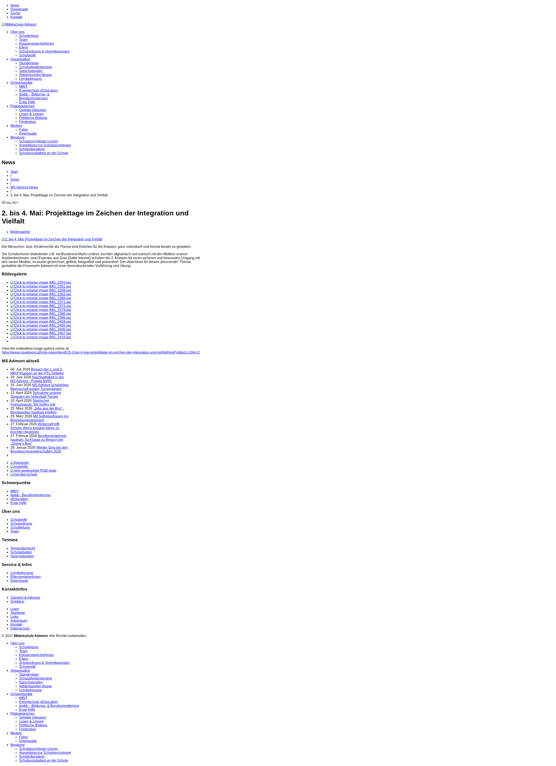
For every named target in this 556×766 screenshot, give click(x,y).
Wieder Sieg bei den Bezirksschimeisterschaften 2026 (39, 449)
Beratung (17, 137)
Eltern (23, 47)
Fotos (23, 129)
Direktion (17, 601)
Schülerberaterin (32, 149)
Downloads (19, 9)
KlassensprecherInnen (36, 43)
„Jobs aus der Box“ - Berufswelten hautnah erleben (37, 410)
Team (23, 39)
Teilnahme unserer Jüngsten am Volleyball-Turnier (35, 395)
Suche (15, 13)
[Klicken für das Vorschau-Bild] (52, 239)
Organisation (20, 59)
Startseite (17, 613)
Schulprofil (27, 55)
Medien (16, 125)
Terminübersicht (22, 548)
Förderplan (27, 122)
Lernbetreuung (30, 79)
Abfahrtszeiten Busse (35, 75)
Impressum (18, 620)
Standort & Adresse (25, 597)
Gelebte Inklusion (32, 110)
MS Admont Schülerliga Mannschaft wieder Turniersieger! (39, 387)
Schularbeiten (21, 552)
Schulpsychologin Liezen (38, 141)
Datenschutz (20, 628)
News (14, 5)
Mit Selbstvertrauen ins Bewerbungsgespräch (39, 418)
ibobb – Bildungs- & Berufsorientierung (34, 96)
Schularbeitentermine (35, 67)
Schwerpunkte (21, 82)
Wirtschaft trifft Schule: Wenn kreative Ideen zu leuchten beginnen (34, 428)
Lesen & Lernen (31, 114)
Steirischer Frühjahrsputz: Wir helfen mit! (32, 402)
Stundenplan (29, 63)
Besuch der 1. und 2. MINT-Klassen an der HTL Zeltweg (37, 371)
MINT (23, 86)
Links (14, 617)
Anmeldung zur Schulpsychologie (45, 145)
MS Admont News (24, 187)
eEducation (19, 499)
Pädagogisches (22, 106)
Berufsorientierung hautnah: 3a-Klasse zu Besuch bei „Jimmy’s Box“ (38, 439)
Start (14, 172)
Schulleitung (28, 36)
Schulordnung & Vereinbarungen (44, 51)
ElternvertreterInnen (25, 577)
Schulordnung (21, 523)
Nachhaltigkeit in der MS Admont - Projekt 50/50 (37, 379)
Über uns (17, 32)
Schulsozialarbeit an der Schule (43, 153)
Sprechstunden (31, 71)
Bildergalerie (20, 232)
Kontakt (16, 17)
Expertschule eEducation (38, 90)
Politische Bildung (33, 118)
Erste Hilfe (27, 102)
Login (14, 609)
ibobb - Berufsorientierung (30, 495)
